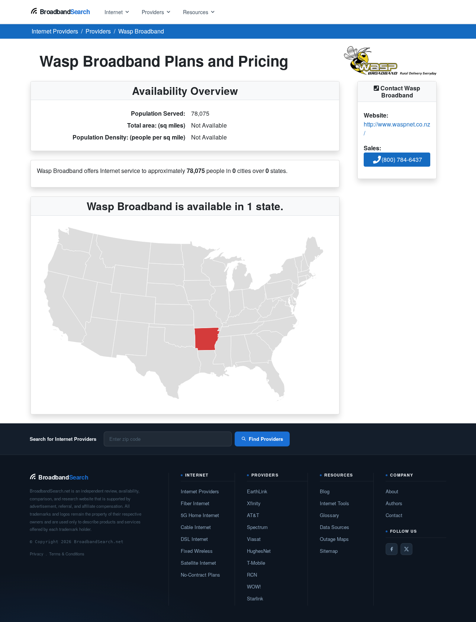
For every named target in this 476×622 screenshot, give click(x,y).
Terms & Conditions (66, 554)
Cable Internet (196, 526)
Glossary (329, 515)
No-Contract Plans (200, 574)
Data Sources (334, 526)
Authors (394, 503)
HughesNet (259, 550)
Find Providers (266, 438)
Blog (324, 491)
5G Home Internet (200, 515)
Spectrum (257, 526)
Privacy (37, 554)
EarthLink (257, 491)
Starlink (255, 598)
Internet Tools (334, 503)
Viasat (254, 538)
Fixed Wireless (197, 550)
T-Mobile (256, 562)
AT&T (253, 515)
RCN (252, 574)
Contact (394, 515)
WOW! (254, 586)
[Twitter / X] (406, 549)
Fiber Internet (195, 503)
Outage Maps (334, 538)
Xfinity (254, 503)
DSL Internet (194, 538)
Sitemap (329, 550)
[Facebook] (392, 549)
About (392, 491)
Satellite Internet (198, 562)
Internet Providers (200, 491)
